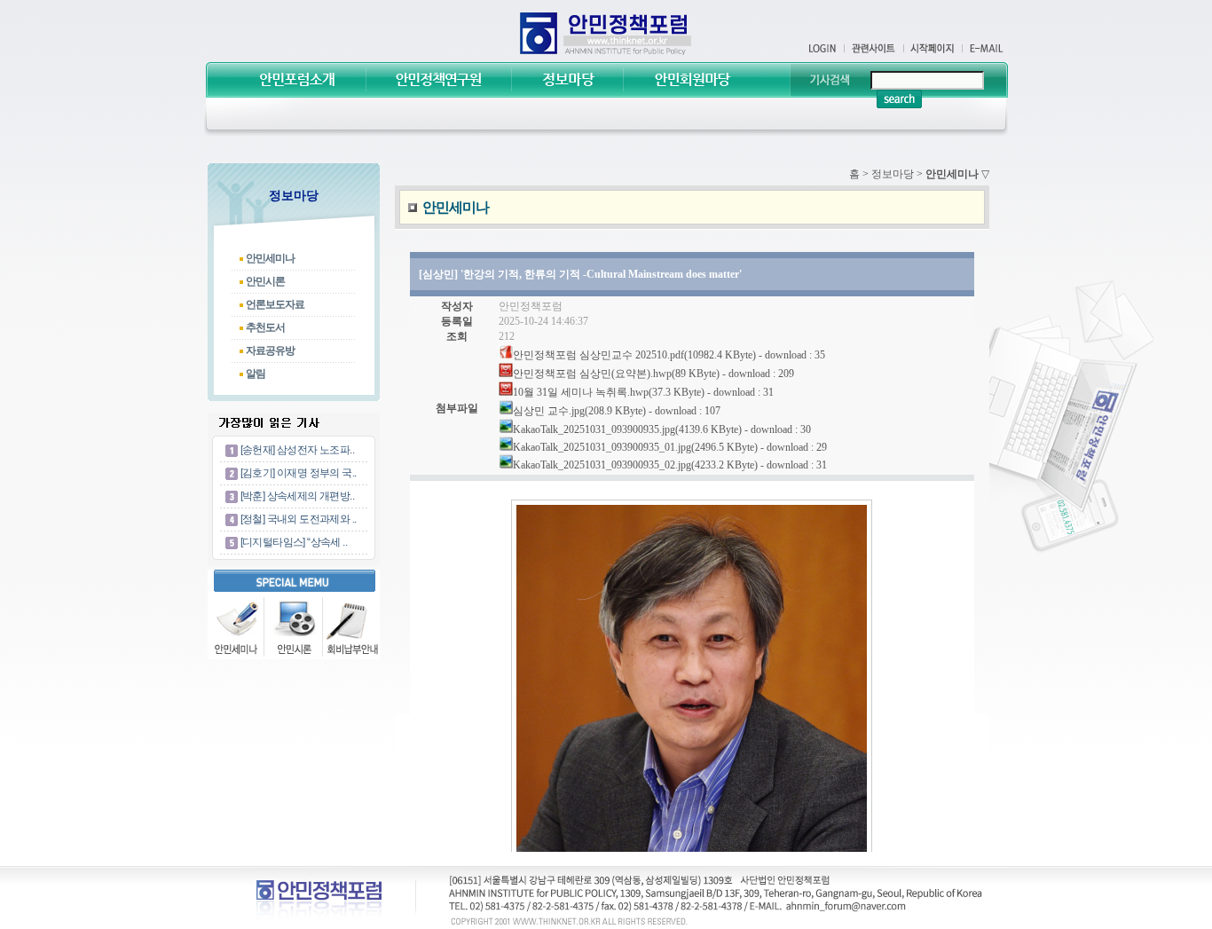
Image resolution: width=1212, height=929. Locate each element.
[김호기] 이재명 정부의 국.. (298, 473)
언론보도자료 (275, 304)
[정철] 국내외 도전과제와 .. (298, 519)
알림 (255, 373)
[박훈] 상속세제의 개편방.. (297, 496)
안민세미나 (270, 258)
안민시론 (265, 281)
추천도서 (265, 327)
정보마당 (892, 174)
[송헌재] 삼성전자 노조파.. (297, 450)
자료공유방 (270, 350)
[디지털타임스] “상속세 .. (293, 542)
